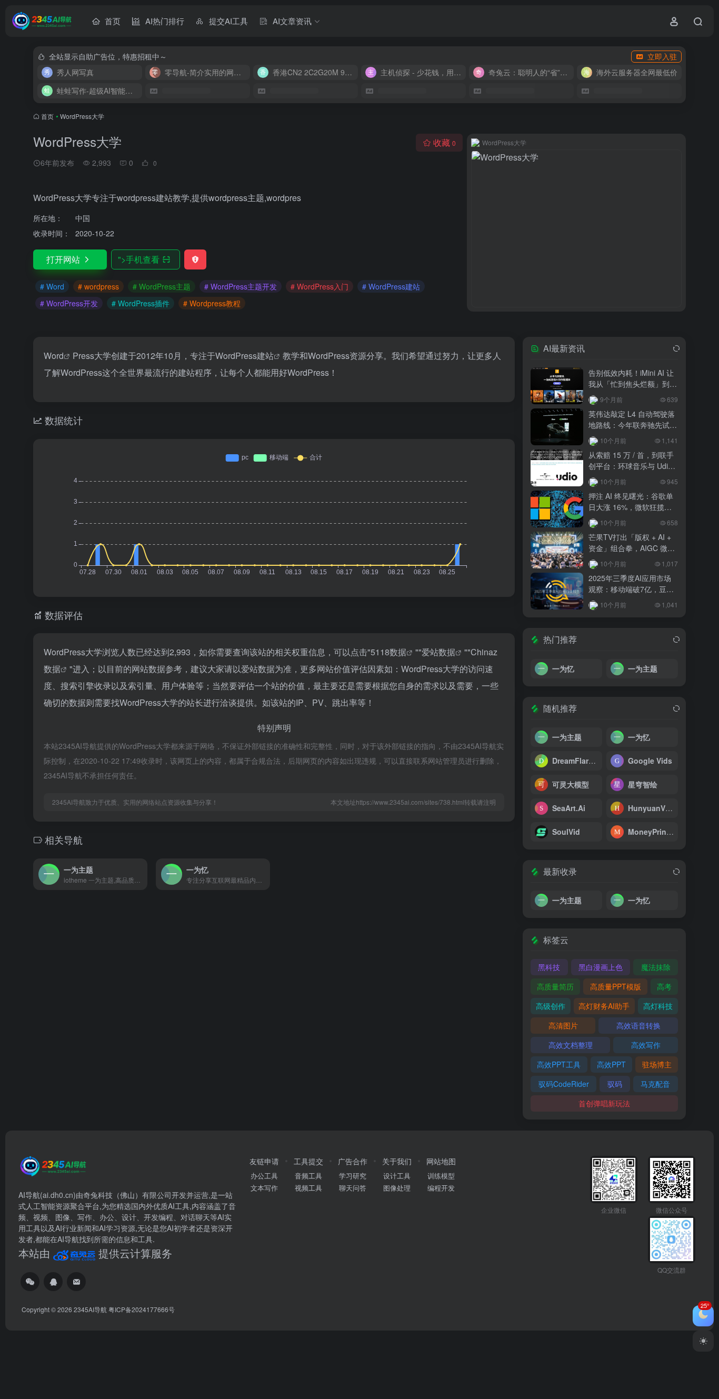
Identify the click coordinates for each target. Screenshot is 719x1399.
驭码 (614, 1083)
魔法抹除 (656, 967)
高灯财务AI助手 (604, 1006)
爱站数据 (438, 652)
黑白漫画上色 (600, 967)
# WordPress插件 (140, 303)
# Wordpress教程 (212, 303)
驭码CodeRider (563, 1083)
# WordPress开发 (69, 303)
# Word (52, 286)
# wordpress (98, 286)
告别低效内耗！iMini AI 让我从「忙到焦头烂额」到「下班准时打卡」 (631, 383)
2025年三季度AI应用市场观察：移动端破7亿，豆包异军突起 (631, 589)
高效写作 (646, 1045)
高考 (664, 986)
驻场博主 (657, 1064)
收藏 (444, 142)
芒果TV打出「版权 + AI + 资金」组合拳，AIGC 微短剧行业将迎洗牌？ (631, 548)
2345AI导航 (90, 1309)
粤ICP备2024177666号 (141, 1309)
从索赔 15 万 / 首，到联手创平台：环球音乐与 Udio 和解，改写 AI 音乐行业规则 (631, 471)
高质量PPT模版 (615, 986)
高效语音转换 (638, 1025)
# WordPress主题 (162, 286)
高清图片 (563, 1025)
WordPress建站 (244, 355)
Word (54, 355)
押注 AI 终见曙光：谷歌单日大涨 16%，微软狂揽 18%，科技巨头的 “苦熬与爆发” (631, 512)
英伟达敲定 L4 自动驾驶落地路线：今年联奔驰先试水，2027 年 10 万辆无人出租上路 (631, 430)
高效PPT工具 (559, 1064)
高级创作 (550, 1006)
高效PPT (611, 1064)
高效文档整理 (570, 1045)
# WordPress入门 (319, 286)
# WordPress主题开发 (240, 286)
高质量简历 (555, 986)
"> (138, 259)
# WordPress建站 (391, 286)
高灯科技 (658, 1006)
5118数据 (388, 652)
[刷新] (676, 348)
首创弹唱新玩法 (604, 1103)
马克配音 (655, 1083)
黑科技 (549, 967)
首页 (47, 116)
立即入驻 (662, 56)
